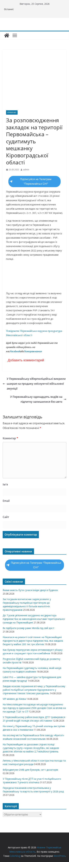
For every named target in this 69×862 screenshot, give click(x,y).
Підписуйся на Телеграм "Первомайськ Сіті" (35, 181)
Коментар (10, 438)
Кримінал (11, 112)
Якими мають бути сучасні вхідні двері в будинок (30, 590)
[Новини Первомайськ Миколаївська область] (7, 35)
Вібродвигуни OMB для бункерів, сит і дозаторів (30, 769)
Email (6, 501)
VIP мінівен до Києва (14, 698)
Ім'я (5, 484)
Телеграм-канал (33, 351)
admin (26, 169)
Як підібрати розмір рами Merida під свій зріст (28, 628)
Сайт (6, 517)
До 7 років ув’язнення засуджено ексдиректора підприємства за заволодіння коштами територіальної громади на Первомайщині (34, 619)
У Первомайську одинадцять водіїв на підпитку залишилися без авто (36, 399)
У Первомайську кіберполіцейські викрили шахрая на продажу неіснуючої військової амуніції (36, 383)
